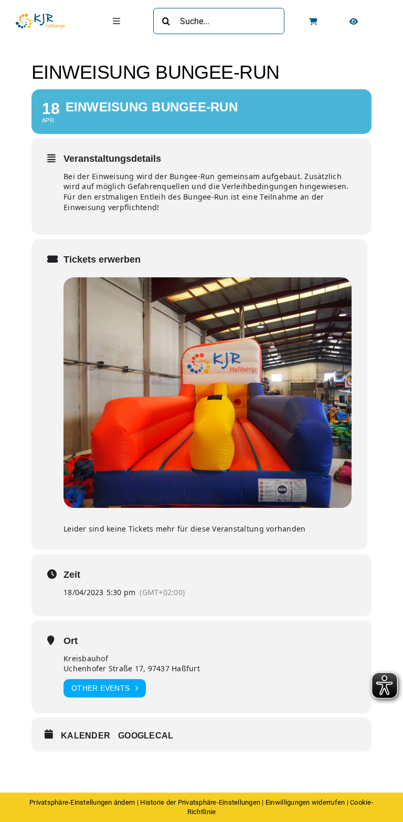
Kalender (85, 735)
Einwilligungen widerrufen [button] (305, 802)
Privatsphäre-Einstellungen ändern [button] (82, 802)
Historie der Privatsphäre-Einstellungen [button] (200, 802)
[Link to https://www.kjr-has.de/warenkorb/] (313, 21)
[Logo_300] (40, 18)
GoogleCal (145, 735)
